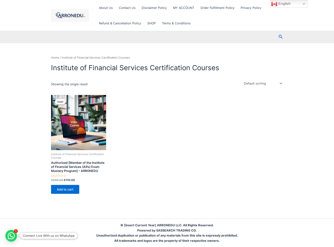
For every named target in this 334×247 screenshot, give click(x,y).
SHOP (151, 23)
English (284, 4)
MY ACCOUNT (183, 8)
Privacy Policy (251, 8)
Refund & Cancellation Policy (120, 23)
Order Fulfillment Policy (217, 8)
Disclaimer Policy (154, 8)
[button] (281, 37)
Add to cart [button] (65, 189)
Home (55, 57)
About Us (106, 8)
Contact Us (127, 8)
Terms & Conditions (176, 23)
